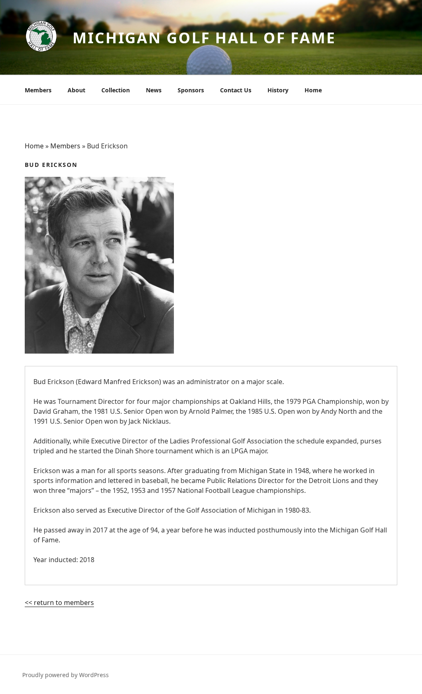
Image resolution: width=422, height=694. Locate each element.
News (154, 90)
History (277, 90)
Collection (115, 90)
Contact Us (235, 90)
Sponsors (191, 90)
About (76, 90)
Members (38, 90)
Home (313, 90)
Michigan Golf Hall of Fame (204, 38)
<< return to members (59, 602)
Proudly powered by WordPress (65, 675)
